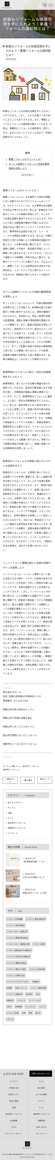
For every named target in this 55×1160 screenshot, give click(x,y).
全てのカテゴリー (16, 802)
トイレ (18, 766)
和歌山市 (10, 1000)
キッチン (6, 766)
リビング (10, 1019)
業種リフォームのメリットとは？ (25, 159)
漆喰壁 (9, 988)
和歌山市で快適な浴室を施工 (17, 717)
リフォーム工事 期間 (14, 919)
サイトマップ (41, 1133)
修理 (30, 1013)
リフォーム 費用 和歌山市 (35, 919)
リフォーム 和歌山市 (14, 994)
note (37, 994)
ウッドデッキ (30, 1006)
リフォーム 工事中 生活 (16, 975)
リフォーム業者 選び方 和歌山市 (19, 950)
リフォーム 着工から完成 (16, 969)
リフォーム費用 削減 (38, 988)
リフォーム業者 (39, 944)
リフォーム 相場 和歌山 (16, 925)
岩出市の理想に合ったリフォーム (20, 735)
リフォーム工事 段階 (37, 969)
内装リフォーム (21, 988)
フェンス (42, 1006)
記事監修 (35, 981)
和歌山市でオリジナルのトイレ (18, 726)
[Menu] (50, 5)
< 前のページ (10, 780)
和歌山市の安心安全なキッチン (18, 709)
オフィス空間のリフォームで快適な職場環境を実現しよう (29, 166)
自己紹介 (29, 994)
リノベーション (35, 1000)
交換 (23, 1013)
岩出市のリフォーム (30, 766)
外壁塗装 (18, 1006)
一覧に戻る (27, 780)
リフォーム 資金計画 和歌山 (17, 938)
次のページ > (45, 780)
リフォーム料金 (13, 1013)
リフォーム (13, 833)
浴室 (13, 766)
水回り (9, 1006)
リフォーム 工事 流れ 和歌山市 (18, 956)
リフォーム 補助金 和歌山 (16, 963)
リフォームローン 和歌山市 (17, 931)
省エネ (38, 1013)
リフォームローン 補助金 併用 (18, 944)
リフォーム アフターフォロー (18, 981)
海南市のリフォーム (11, 769)
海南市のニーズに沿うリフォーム (20, 743)
